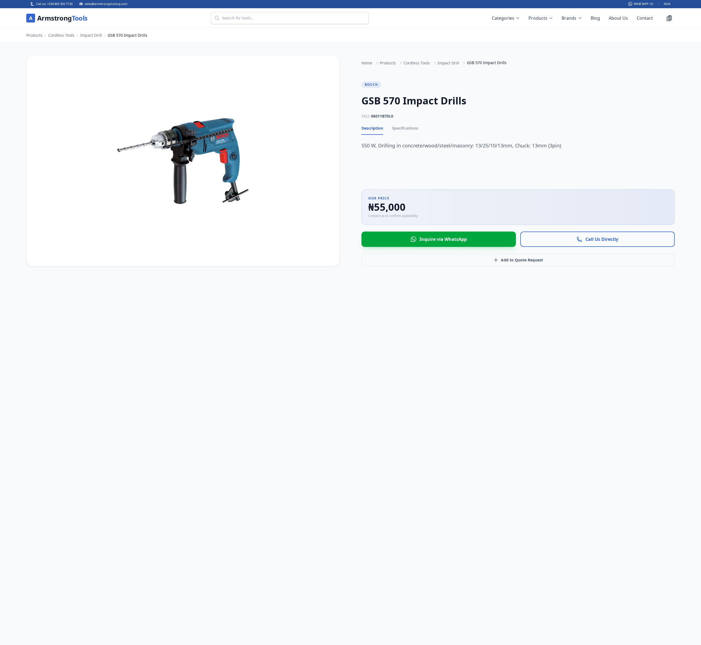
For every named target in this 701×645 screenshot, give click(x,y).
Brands (569, 18)
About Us (618, 18)
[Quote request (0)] (669, 18)
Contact (645, 18)
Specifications (405, 128)
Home (366, 62)
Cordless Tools (61, 35)
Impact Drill (91, 35)
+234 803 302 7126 (60, 4)
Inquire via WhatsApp (443, 239)
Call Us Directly (601, 239)
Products (537, 18)
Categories (503, 18)
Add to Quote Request (522, 259)
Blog (595, 18)
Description (372, 128)
